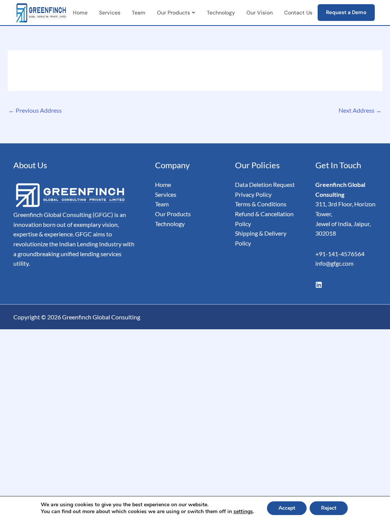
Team (138, 12)
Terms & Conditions (261, 203)
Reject (328, 508)
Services (109, 12)
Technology (221, 12)
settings (243, 511)
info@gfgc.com (334, 263)
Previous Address (35, 110)
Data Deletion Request (265, 184)
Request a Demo (346, 12)
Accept (286, 508)
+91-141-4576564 (339, 253)
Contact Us (298, 12)
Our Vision (259, 12)
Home (80, 12)
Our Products (173, 12)
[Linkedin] (318, 284)
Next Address (360, 110)
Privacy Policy (253, 194)
